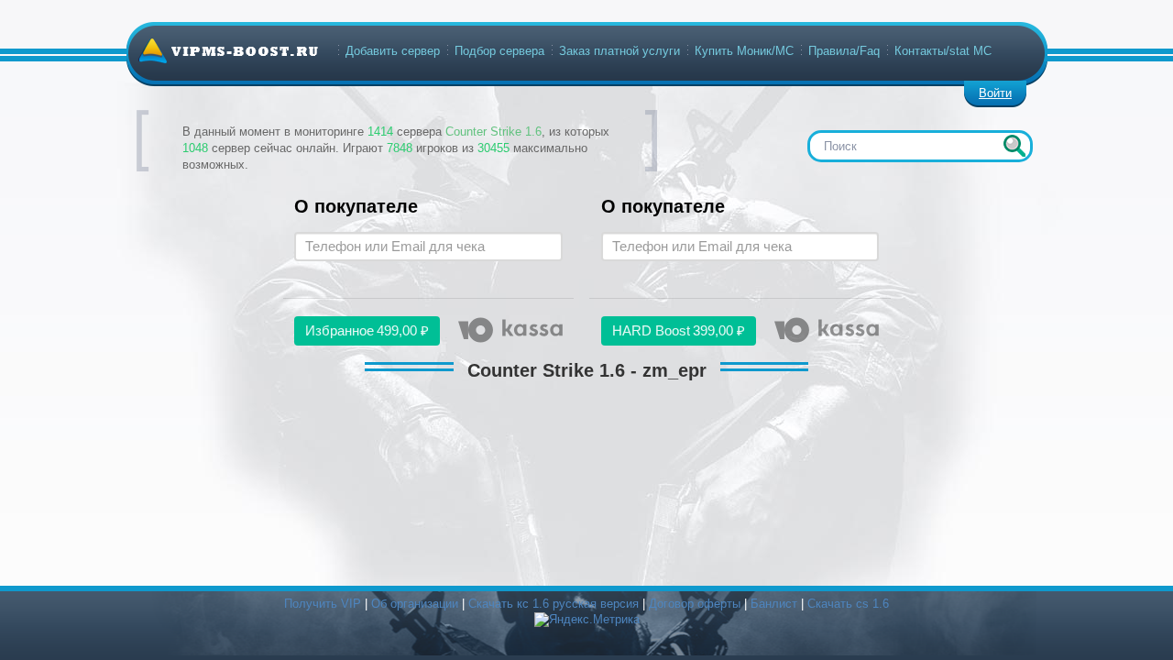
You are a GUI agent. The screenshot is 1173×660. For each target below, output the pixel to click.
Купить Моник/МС (744, 51)
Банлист (774, 603)
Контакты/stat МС (943, 51)
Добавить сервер (392, 51)
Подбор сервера (499, 51)
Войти (995, 93)
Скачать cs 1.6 (848, 603)
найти (1014, 146)
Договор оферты (694, 603)
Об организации (414, 603)
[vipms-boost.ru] (228, 50)
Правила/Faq (844, 51)
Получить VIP (322, 603)
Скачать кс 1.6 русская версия (553, 603)
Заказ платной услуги (619, 51)
